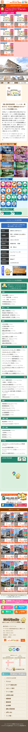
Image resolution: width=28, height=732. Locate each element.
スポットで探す (10, 688)
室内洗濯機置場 (14, 206)
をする (22, 607)
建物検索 (8, 702)
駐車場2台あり (3, 200)
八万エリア (18, 213)
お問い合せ (9, 712)
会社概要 (8, 705)
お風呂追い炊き (19, 200)
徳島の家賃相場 (10, 709)
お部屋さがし (8, 607)
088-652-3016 (8, 612)
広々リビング (24, 187)
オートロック (19, 193)
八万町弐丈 (7, 213)
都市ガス (14, 199)
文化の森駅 (22, 234)
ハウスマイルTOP (11, 678)
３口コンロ (14, 193)
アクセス (8, 681)
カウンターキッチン (19, 187)
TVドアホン (9, 199)
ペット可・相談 (3, 187)
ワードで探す (9, 691)
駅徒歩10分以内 (8, 187)
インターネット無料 (25, 193)
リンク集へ (9, 715)
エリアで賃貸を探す (11, 685)
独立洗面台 (25, 199)
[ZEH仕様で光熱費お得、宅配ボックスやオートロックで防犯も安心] (19, 274)
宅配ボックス (8, 193)
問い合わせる (21, 612)
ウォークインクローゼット (14, 187)
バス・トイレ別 (8, 206)
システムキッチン (3, 193)
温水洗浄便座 (3, 206)
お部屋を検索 (9, 695)
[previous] (1, 65)
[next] (27, 65)
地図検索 (8, 698)
